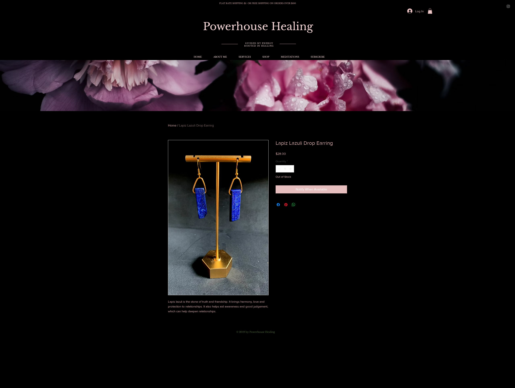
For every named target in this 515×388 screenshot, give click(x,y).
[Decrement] (278, 168)
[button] (430, 11)
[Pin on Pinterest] (285, 204)
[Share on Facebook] (278, 204)
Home (172, 125)
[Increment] (291, 168)
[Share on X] (301, 204)
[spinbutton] (284, 168)
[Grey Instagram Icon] (508, 6)
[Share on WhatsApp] (293, 204)
